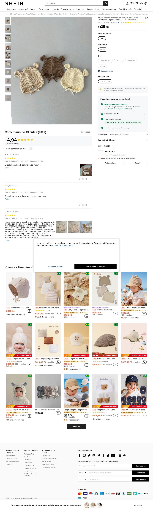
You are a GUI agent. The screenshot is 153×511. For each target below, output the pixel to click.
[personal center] (127, 3)
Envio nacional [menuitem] (44, 9)
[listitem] (19, 295)
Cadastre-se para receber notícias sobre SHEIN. (98, 462)
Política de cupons (48, 464)
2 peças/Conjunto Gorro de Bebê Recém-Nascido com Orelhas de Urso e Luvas (105, 410)
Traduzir (7, 168)
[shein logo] (14, 3)
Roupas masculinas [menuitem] (109, 9)
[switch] (30, 148)
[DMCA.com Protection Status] (85, 498)
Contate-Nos (46, 456)
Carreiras (9, 464)
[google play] (124, 456)
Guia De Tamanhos (30, 468)
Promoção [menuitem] (55, 9)
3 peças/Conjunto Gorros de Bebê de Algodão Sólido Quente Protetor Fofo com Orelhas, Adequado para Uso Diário (48, 359)
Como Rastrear (29, 465)
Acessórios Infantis (23, 14)
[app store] (120, 456)
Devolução (27, 457)
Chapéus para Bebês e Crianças (42, 14)
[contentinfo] (113, 493)
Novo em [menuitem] (33, 9)
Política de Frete (29, 454)
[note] (16, 314)
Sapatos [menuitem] (90, 9)
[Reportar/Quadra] (90, 179)
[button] (141, 3)
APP (119, 451)
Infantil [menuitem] (97, 9)
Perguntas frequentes (49, 467)
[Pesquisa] (105, 3)
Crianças (13, 14)
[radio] (102, 38)
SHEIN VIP (27, 471)
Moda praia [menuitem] (80, 9)
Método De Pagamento (49, 458)
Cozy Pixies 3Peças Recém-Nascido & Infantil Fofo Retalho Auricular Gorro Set (105, 310)
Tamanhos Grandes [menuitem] (141, 9)
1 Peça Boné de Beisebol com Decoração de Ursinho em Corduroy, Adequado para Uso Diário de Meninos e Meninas (76, 359)
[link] (132, 3)
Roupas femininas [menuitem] (67, 9)
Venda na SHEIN (11, 458)
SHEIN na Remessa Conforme (30, 474)
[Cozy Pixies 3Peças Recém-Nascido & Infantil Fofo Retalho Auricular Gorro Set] (105, 289)
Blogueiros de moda (12, 461)
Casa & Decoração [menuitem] (125, 9)
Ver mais (76, 426)
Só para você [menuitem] (23, 9)
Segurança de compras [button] (112, 119)
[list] (97, 455)
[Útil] (80, 179)
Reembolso (27, 460)
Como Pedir (28, 463)
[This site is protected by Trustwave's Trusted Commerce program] (79, 498)
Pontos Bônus (46, 461)
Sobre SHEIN (10, 456)
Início (6, 14)
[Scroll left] (143, 9)
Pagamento (82, 489)
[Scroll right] (146, 9)
